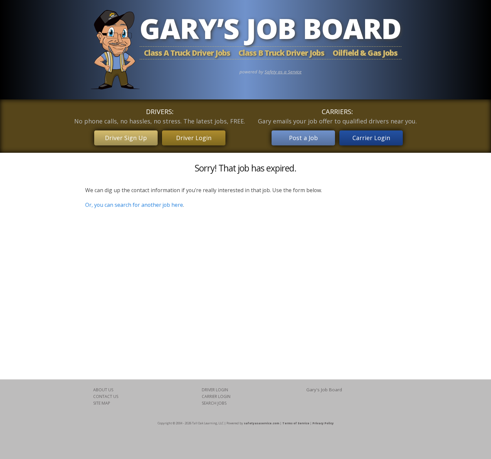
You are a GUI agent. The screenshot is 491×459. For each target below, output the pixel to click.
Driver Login (193, 138)
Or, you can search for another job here (134, 204)
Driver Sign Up (126, 138)
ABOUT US (103, 390)
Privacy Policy (323, 423)
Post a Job (303, 138)
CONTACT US (105, 396)
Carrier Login (371, 138)
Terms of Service (295, 423)
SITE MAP (101, 403)
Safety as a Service (283, 72)
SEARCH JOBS (214, 403)
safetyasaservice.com (261, 423)
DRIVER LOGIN (215, 390)
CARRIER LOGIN (216, 396)
